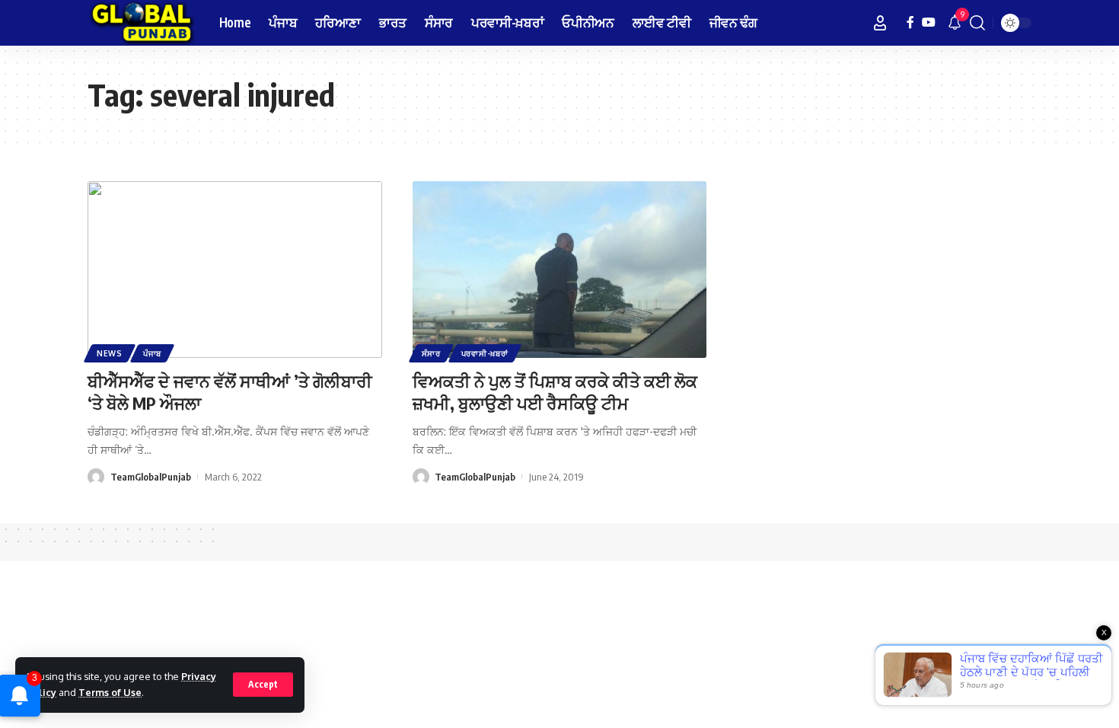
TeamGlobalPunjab (150, 477)
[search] (977, 23)
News (110, 353)
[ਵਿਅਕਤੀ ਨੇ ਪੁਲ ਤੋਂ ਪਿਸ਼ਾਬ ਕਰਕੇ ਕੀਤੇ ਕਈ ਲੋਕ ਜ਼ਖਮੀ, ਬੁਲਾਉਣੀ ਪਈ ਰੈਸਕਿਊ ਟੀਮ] (560, 269)
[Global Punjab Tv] (141, 23)
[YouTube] (928, 22)
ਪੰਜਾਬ (152, 353)
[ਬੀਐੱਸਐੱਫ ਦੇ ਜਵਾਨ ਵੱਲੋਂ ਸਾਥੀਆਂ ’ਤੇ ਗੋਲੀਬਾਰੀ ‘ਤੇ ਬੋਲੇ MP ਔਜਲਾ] (235, 269)
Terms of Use (110, 692)
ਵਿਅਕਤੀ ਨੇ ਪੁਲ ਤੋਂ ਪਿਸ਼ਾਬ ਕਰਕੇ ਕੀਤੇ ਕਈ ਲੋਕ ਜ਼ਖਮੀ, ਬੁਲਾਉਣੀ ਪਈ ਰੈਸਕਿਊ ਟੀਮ (555, 391)
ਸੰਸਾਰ (431, 353)
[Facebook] (910, 22)
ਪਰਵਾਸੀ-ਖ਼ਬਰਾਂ (484, 353)
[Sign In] (880, 22)
